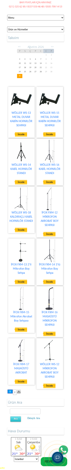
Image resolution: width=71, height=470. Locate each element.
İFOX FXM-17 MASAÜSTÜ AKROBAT (21, 368)
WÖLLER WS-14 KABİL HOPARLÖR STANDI (21, 169)
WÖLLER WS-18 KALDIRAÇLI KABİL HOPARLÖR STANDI (21, 217)
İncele (21, 134)
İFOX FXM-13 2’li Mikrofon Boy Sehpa (21, 269)
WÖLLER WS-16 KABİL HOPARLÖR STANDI (49, 169)
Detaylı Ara (33, 418)
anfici (2, 468)
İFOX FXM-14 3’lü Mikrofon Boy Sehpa (49, 269)
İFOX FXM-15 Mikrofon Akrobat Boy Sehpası (21, 316)
